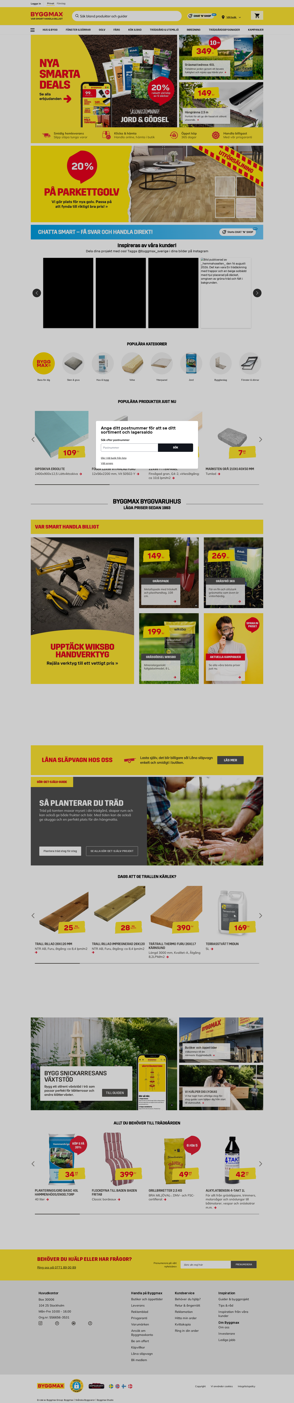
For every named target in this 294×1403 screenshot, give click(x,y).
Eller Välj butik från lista (113, 457)
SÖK (175, 447)
